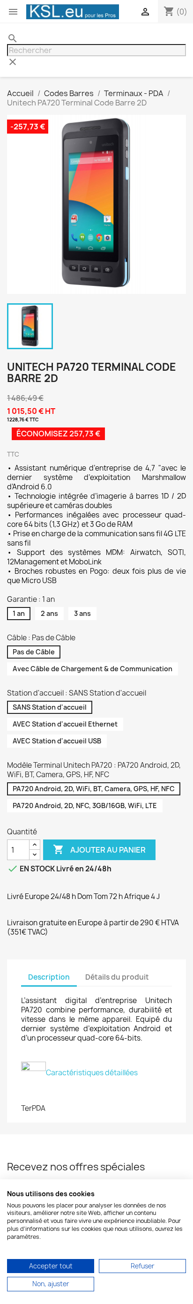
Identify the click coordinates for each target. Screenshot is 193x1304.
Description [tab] (49, 977)
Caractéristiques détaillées (92, 1073)
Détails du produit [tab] (117, 977)
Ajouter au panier (99, 849)
